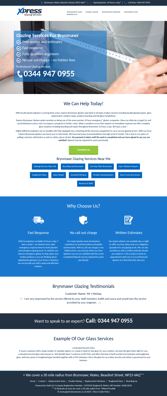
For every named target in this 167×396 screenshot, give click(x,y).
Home (32, 381)
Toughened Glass (131, 12)
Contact (41, 381)
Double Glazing (92, 12)
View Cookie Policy (101, 392)
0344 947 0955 (143, 3)
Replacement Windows (111, 12)
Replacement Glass (74, 12)
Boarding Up (72, 14)
